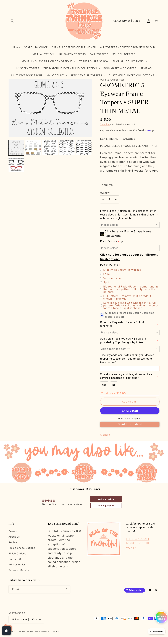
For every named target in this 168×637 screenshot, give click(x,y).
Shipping (105, 124)
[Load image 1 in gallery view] (16, 147)
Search (13, 531)
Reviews (14, 542)
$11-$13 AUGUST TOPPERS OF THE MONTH (138, 543)
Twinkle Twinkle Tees (27, 631)
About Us (14, 536)
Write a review (106, 499)
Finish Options (17, 553)
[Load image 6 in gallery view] (16, 164)
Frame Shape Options (22, 548)
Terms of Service (19, 570)
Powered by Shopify (49, 631)
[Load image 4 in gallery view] (67, 147)
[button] (12, 21)
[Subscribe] (66, 589)
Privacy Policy (17, 564)
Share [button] (106, 434)
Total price (108, 393)
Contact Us (15, 559)
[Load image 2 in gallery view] (33, 147)
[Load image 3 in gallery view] (50, 147)
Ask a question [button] (106, 505)
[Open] (6, 630)
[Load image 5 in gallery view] (83, 147)
